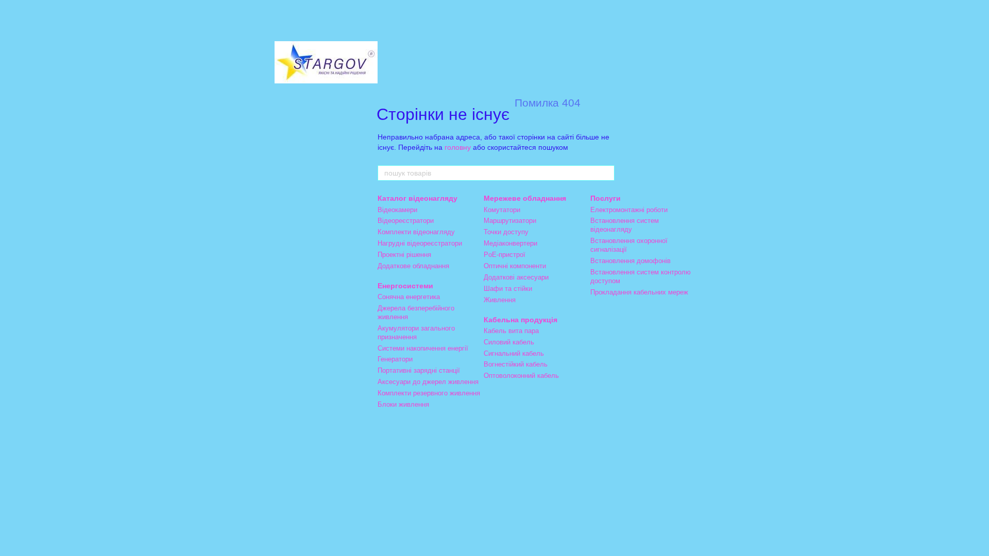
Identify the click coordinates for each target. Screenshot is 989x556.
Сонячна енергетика (409, 297)
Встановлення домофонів (630, 261)
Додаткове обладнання (413, 266)
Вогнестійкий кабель (516, 364)
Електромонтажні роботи (629, 210)
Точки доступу (506, 232)
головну (458, 147)
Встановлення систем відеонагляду (624, 225)
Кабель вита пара (511, 331)
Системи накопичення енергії (423, 348)
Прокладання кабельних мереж (639, 292)
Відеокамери (397, 210)
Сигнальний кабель (514, 353)
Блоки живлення (403, 404)
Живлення (500, 300)
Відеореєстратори (406, 220)
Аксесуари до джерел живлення (428, 382)
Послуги (605, 198)
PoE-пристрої (504, 254)
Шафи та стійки (508, 288)
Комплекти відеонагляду (416, 232)
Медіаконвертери (510, 243)
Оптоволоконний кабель (521, 375)
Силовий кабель (509, 342)
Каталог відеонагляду (417, 198)
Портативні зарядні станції (419, 370)
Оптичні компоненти (515, 266)
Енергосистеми (405, 286)
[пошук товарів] (606, 173)
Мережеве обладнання (525, 198)
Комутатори (502, 210)
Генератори (395, 359)
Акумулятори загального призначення (416, 332)
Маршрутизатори (510, 220)
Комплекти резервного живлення (429, 393)
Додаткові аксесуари (516, 277)
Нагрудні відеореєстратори (420, 243)
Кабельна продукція (520, 320)
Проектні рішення (404, 254)
